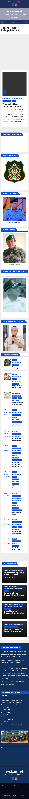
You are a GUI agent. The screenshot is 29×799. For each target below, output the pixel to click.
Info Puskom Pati (7, 100)
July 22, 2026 (9, 598)
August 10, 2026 (10, 577)
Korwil (13, 100)
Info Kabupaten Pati (16, 98)
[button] (23, 22)
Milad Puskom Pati (17, 381)
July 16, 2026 (9, 616)
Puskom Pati (14, 11)
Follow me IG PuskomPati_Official (16, 792)
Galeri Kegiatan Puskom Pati (11, 795)
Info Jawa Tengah (7, 98)
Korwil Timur (16, 479)
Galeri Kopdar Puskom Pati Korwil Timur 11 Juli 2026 (13, 613)
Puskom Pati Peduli (17, 460)
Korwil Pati (15, 505)
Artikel (14, 374)
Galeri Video (22, 795)
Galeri (19, 393)
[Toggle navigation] (13, 22)
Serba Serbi (15, 462)
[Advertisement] (14, 49)
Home (5, 792)
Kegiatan (15, 379)
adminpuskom (19, 109)
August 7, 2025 (8, 109)
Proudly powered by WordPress (9, 786)
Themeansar (14, 788)
